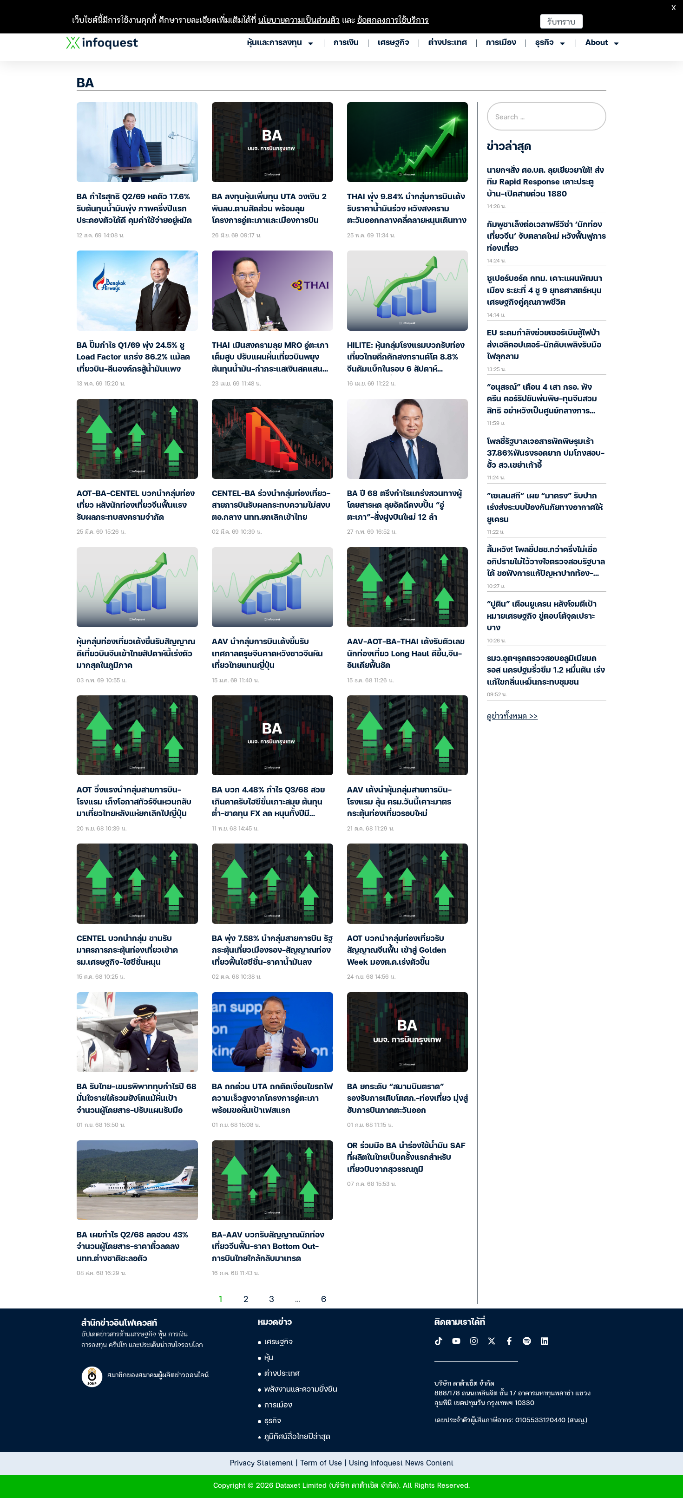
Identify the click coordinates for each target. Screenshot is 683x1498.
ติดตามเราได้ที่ (459, 1322)
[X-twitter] (491, 1341)
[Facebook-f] (509, 1341)
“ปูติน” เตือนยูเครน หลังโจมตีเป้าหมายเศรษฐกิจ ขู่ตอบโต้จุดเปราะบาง (542, 616)
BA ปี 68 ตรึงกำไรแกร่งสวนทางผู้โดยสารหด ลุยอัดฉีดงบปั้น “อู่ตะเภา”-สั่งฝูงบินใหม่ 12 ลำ (404, 506)
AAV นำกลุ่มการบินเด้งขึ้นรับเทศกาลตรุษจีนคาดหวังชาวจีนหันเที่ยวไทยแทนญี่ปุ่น (267, 654)
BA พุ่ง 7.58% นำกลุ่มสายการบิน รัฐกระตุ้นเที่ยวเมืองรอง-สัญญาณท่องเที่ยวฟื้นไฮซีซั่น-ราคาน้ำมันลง (272, 950)
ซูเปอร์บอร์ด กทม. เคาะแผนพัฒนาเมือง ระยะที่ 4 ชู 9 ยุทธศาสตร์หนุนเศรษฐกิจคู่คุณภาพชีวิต (544, 290)
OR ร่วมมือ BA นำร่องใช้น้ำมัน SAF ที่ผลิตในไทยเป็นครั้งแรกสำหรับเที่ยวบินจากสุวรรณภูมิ (406, 1158)
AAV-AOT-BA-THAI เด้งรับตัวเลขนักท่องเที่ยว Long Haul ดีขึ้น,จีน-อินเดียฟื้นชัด (406, 654)
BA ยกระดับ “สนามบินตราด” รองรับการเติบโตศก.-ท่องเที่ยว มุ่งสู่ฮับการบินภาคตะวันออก (407, 1099)
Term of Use (321, 1462)
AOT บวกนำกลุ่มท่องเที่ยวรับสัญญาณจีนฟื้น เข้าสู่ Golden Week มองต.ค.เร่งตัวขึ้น (396, 950)
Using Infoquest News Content (401, 1462)
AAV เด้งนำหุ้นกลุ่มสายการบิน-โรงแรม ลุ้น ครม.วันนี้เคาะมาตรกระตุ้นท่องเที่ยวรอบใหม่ (399, 802)
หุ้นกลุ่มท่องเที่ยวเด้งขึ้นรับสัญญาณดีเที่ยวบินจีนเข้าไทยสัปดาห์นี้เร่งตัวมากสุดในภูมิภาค (136, 654)
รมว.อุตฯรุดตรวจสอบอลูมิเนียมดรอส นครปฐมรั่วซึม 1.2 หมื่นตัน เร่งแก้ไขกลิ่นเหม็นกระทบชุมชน (546, 670)
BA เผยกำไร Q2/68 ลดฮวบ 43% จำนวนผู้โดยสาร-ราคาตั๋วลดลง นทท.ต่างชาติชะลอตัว (132, 1247)
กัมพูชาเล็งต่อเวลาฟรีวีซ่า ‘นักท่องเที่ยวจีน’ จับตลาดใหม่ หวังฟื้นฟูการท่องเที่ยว (546, 237)
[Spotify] (527, 1341)
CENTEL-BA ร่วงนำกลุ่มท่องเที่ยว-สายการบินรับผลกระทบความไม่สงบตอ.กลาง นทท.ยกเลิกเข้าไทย (271, 506)
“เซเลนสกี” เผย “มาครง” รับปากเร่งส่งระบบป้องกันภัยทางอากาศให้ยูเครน (545, 508)
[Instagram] (474, 1341)
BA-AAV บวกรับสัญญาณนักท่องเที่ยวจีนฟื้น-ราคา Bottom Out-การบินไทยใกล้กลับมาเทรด (268, 1247)
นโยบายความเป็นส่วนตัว (299, 19)
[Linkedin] (544, 1341)
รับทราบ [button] (561, 21)
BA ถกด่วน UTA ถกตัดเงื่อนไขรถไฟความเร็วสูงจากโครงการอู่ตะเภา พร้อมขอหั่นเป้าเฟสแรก (272, 1099)
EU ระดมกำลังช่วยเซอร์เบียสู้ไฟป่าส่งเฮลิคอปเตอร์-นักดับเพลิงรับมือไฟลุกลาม (544, 345)
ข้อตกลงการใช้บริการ (393, 19)
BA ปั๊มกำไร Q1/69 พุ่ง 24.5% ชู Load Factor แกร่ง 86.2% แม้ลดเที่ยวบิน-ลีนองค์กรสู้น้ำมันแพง (133, 357)
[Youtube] (456, 1341)
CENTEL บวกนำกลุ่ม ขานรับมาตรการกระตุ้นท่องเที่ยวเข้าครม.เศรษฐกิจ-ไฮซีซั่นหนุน (127, 950)
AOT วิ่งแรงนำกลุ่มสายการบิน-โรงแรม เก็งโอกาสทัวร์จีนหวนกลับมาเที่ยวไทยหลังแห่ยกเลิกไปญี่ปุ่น (134, 802)
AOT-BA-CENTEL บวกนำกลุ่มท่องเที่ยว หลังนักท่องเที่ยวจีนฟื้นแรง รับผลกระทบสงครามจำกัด (136, 506)
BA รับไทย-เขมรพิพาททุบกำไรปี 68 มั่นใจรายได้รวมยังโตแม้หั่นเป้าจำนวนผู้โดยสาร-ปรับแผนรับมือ (137, 1099)
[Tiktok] (438, 1341)
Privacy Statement (261, 1462)
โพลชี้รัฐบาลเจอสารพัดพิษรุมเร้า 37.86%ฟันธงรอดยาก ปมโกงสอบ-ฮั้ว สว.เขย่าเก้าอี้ (545, 453)
